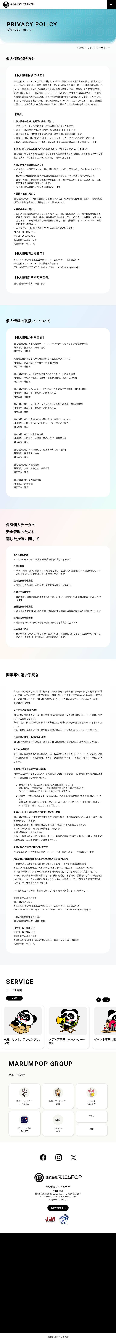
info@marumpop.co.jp (58, 1200)
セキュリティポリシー (98, 1281)
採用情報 (93, 1270)
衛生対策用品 (13, 1268)
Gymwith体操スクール (49, 1319)
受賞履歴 (11, 1261)
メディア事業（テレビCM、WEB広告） (57, 1263)
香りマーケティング (48, 1274)
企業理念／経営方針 (98, 1256)
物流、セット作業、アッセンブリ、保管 (57, 1259)
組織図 (92, 1259)
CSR (91, 1263)
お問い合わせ (57, 1208)
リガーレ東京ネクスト (49, 1323)
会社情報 (93, 1252)
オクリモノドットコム (17, 1296)
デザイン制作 (46, 1281)
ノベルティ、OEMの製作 (51, 1256)
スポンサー (43, 1287)
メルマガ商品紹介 (15, 1257)
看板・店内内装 (46, 1270)
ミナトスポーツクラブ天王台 (52, 1301)
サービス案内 (44, 1248)
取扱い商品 (12, 1265)
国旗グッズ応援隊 (15, 1292)
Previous (98, 999)
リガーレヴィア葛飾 (48, 1291)
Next (106, 999)
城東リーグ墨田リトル (49, 1315)
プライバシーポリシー (98, 1276)
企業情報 (92, 1248)
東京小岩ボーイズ (47, 1311)
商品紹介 (10, 1253)
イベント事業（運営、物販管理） (54, 1266)
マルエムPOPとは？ (15, 1248)
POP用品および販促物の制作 (53, 1252)
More (14, 998)
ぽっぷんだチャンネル (16, 1280)
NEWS (9, 1274)
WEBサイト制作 (47, 1278)
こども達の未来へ (97, 1266)
